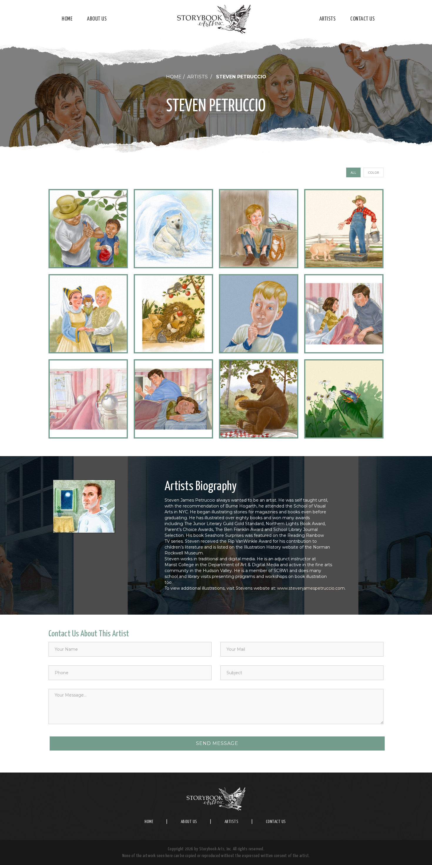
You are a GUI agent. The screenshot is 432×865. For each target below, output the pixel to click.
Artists (327, 19)
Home (67, 19)
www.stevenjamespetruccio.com (311, 588)
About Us (97, 19)
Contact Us (362, 19)
